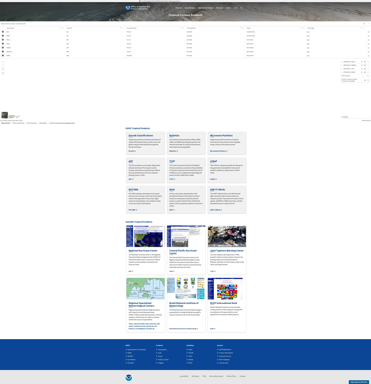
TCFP (171, 179)
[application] (185, 90)
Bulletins (172, 151)
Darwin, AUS (153, 326)
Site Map (131, 363)
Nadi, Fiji (151, 329)
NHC (130, 271)
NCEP (212, 329)
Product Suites (163, 360)
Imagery (161, 363)
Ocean (160, 356)
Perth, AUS (145, 326)
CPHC (171, 271)
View (308, 32)
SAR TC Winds (215, 210)
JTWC (212, 271)
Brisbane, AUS (133, 329)
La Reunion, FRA (154, 324)
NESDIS (130, 356)
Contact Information (226, 353)
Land (159, 353)
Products (159, 345)
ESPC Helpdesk (224, 360)
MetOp (190, 360)
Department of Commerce (137, 349)
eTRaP (212, 179)
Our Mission (132, 360)
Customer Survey (225, 356)
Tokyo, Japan (133, 324)
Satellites (190, 345)
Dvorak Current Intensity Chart (66, 123)
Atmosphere (162, 349)
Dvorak (131, 151)
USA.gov (242, 376)
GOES (190, 349)
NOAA (129, 353)
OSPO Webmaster (225, 349)
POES (190, 363)
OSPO (128, 345)
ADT (130, 179)
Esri (369, 120)
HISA (171, 210)
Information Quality (216, 376)
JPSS (190, 356)
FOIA (204, 376)
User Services (223, 363)
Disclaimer (195, 376)
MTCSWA (132, 210)
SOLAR (190, 353)
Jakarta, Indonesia (135, 326)
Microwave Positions (218, 151)
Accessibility (184, 376)
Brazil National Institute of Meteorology (183, 329)
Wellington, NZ (143, 329)
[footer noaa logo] (129, 378)
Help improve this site (359, 382)
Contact (220, 345)
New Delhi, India (143, 324)
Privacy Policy (231, 376)
